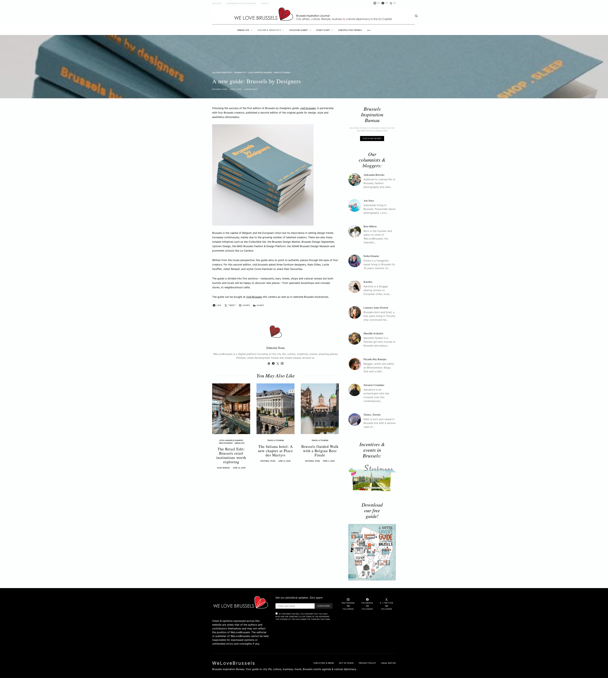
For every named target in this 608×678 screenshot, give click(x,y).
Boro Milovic (370, 226)
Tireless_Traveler (372, 414)
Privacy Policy (367, 663)
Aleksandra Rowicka (374, 174)
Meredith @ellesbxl (373, 333)
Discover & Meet (298, 30)
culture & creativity (222, 72)
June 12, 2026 (284, 461)
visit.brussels (308, 108)
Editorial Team (219, 89)
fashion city (240, 72)
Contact (265, 4)
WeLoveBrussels (233, 663)
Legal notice (388, 663)
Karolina (368, 281)
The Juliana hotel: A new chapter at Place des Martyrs (275, 450)
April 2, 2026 (329, 461)
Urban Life (243, 30)
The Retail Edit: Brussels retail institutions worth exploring (231, 455)
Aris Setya (369, 200)
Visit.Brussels (254, 296)
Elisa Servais (223, 468)
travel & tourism (281, 72)
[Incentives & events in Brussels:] (372, 478)
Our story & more (324, 663)
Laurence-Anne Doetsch (376, 307)
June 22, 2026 (239, 468)
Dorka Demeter (371, 256)
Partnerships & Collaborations (241, 4)
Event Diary (323, 30)
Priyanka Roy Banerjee (375, 359)
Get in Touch (346, 663)
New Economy (226, 443)
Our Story (217, 4)
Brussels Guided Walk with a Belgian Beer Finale (320, 450)
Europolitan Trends (350, 30)
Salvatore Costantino (374, 385)
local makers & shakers (260, 72)
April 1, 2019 (235, 89)
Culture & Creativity (269, 30)
